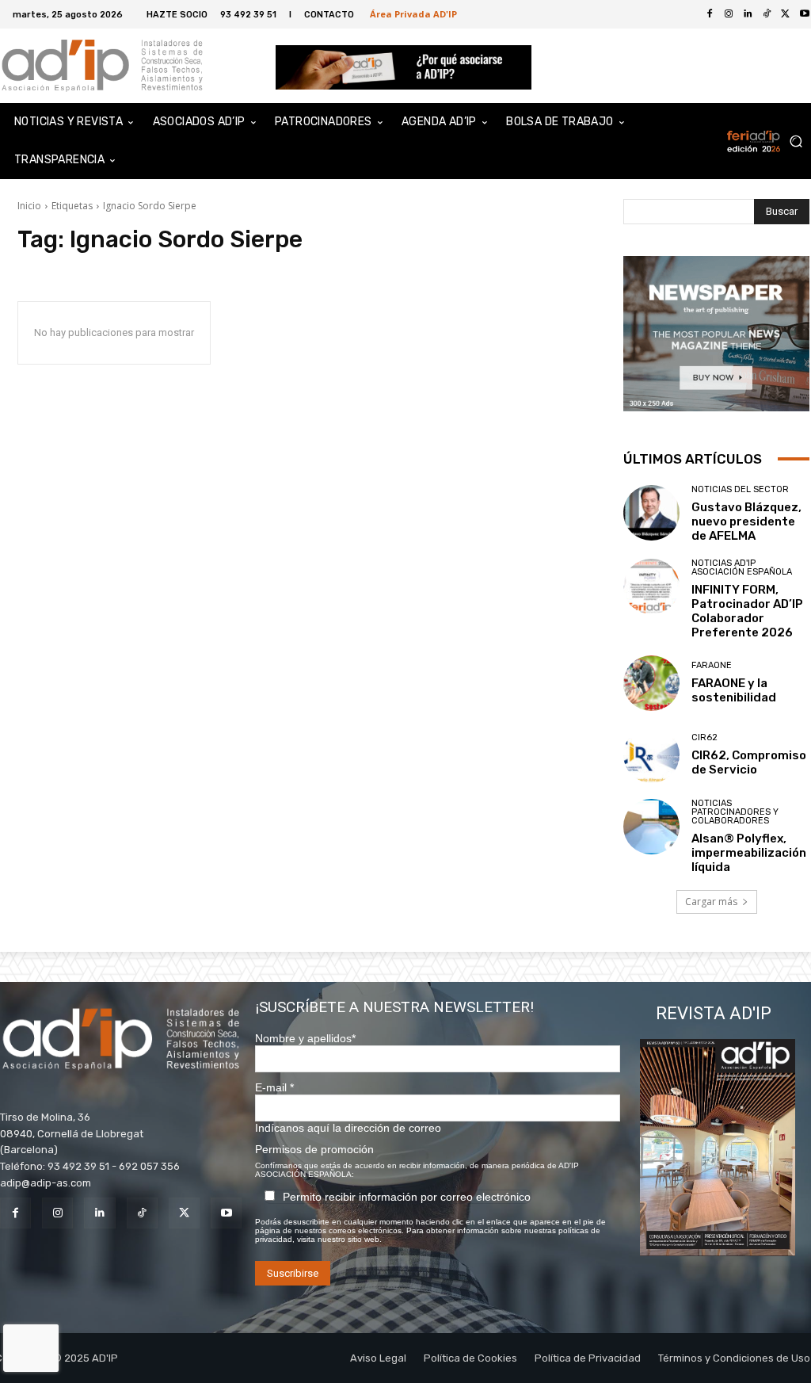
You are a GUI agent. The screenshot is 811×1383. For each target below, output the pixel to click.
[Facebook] (709, 14)
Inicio (29, 205)
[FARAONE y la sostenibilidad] (651, 683)
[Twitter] (785, 14)
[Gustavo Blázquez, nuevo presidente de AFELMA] (651, 513)
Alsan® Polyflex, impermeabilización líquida (748, 852)
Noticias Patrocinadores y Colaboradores (735, 812)
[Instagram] (728, 14)
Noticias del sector (740, 489)
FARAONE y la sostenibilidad (733, 690)
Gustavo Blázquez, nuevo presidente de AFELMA (746, 521)
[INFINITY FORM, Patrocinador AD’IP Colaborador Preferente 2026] (651, 587)
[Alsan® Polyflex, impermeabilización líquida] (651, 827)
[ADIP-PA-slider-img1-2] (403, 67)
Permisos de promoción (314, 1149)
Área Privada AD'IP (413, 14)
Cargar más (711, 901)
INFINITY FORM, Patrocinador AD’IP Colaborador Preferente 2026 (747, 611)
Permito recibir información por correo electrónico (407, 1196)
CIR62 (704, 737)
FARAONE (711, 665)
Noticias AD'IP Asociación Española (741, 567)
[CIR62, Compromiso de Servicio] (651, 755)
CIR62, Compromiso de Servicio (748, 762)
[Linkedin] (747, 14)
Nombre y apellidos (305, 1038)
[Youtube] (226, 1213)
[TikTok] (766, 14)
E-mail (274, 1087)
